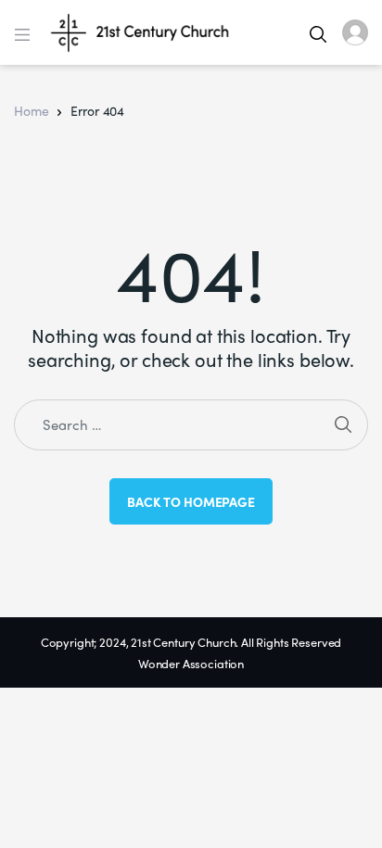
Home (31, 110)
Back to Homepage (191, 501)
